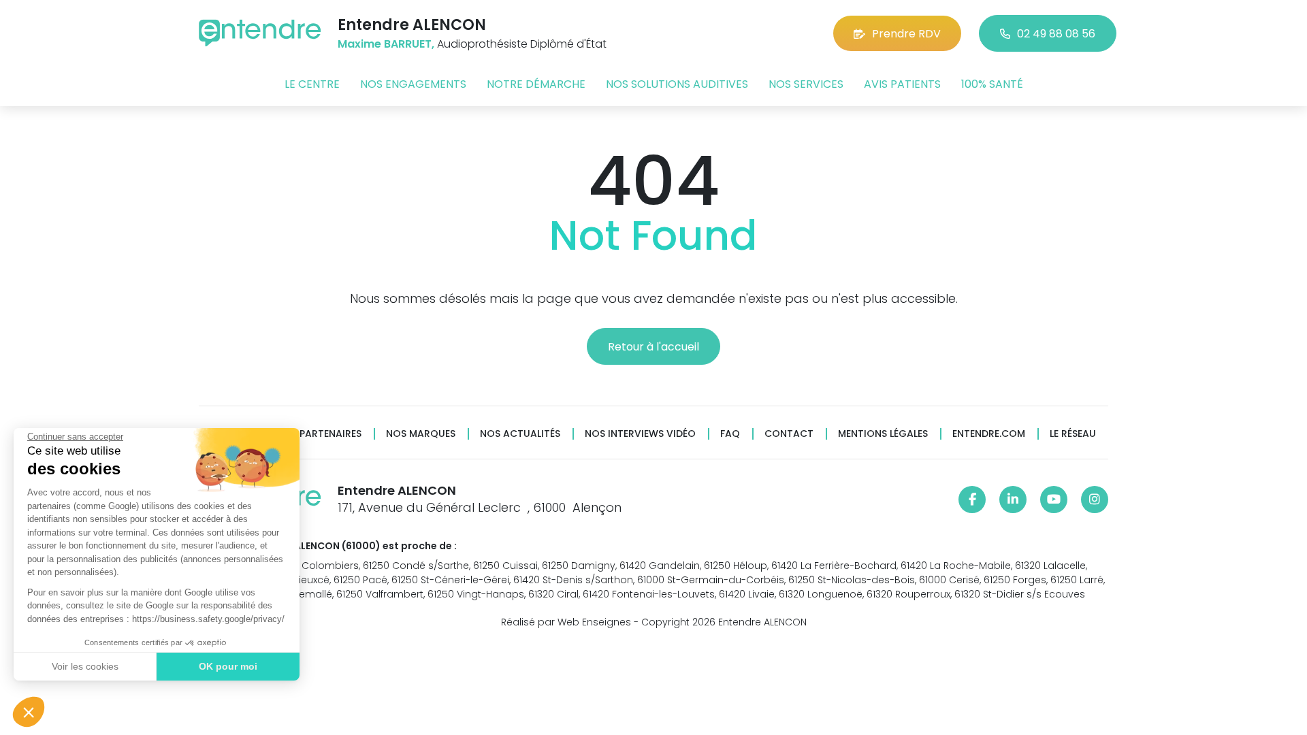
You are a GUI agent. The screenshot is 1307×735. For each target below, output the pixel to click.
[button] (28, 712)
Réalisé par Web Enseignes (566, 622)
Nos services (806, 84)
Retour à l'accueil (653, 347)
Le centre (312, 84)
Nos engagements (413, 84)
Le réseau (1073, 434)
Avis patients (902, 84)
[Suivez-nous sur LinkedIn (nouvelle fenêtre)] (1013, 499)
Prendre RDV (906, 34)
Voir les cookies (85, 666)
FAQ (730, 434)
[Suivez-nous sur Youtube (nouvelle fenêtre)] (1053, 499)
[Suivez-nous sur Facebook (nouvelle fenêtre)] (972, 499)
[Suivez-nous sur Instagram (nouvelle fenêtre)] (1094, 499)
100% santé (992, 84)
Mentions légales (883, 434)
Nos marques (420, 434)
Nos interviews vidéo (640, 434)
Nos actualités (520, 434)
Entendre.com (988, 434)
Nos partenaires (318, 434)
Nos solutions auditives (677, 84)
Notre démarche (536, 84)
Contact (788, 434)
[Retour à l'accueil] (260, 33)
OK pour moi (228, 666)
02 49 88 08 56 (1056, 34)
